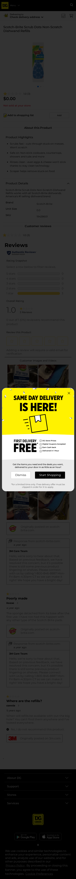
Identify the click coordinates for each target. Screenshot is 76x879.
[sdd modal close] (69, 393)
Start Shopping (50, 475)
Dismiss (20, 475)
